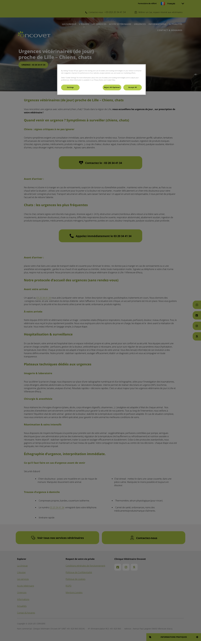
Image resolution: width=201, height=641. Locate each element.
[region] (101, 79)
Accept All (132, 87)
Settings (70, 87)
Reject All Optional (112, 87)
